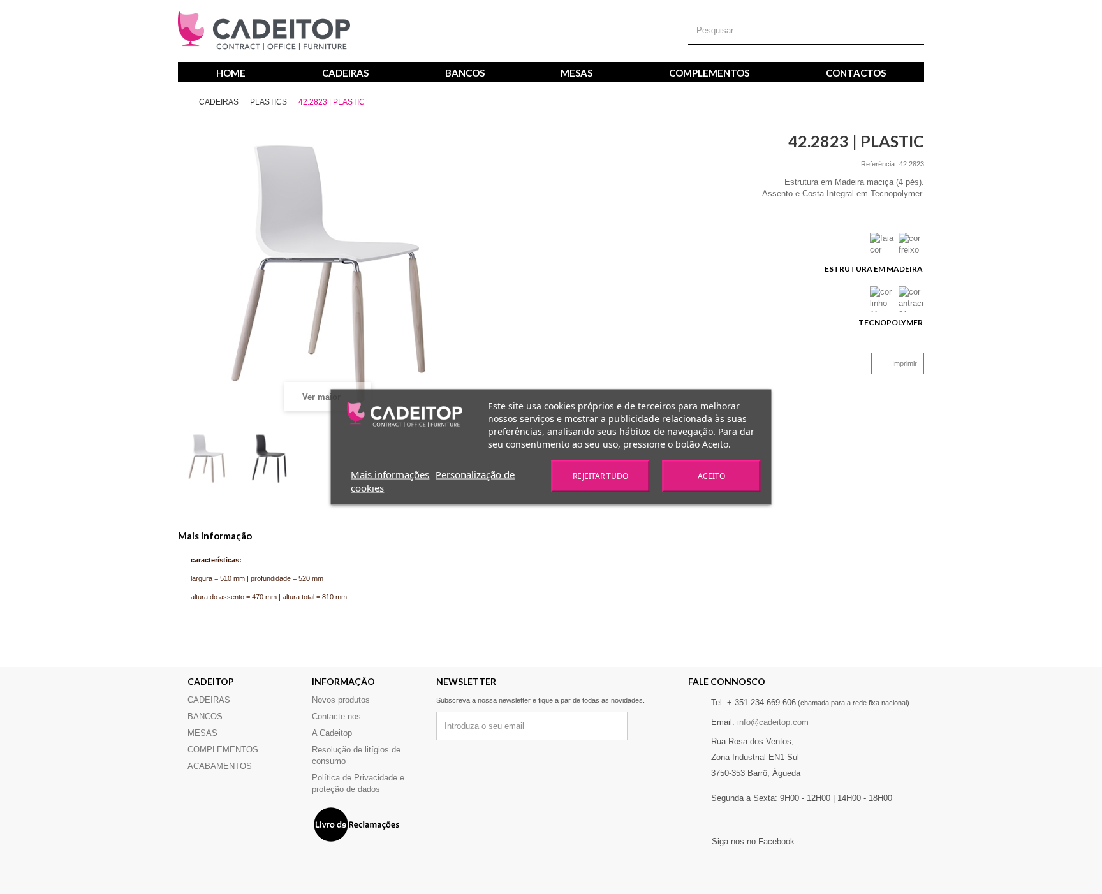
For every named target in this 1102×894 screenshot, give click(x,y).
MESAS (576, 72)
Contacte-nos (336, 716)
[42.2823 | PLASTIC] (206, 458)
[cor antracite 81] (911, 299)
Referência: (879, 164)
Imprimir (904, 363)
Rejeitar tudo (600, 476)
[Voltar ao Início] (187, 102)
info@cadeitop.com (773, 722)
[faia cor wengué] (882, 245)
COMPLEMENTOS (709, 72)
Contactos (856, 72)
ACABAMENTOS (219, 766)
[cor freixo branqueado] (911, 245)
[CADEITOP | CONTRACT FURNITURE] (264, 31)
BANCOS (465, 72)
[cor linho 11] (882, 299)
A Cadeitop (332, 733)
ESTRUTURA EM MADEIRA (874, 269)
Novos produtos (341, 700)
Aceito (711, 476)
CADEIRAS (345, 72)
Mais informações (390, 474)
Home (231, 72)
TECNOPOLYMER (891, 322)
